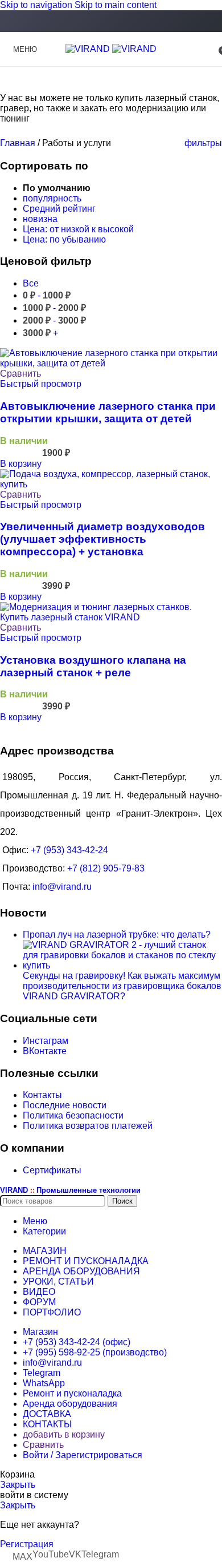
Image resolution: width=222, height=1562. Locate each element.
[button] (21, 464)
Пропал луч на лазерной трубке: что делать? (117, 934)
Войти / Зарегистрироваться (82, 1455)
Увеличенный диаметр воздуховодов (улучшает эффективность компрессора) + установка (102, 539)
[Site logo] (88, 49)
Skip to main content (116, 5)
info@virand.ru (62, 886)
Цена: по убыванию (64, 239)
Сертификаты (52, 1170)
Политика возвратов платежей (88, 1126)
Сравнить (43, 1445)
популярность (52, 198)
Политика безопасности (73, 1115)
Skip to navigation (37, 5)
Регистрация (27, 1544)
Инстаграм (45, 1041)
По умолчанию (57, 188)
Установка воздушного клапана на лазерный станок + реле (93, 666)
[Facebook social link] (111, 22)
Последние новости (64, 1105)
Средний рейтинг (59, 208)
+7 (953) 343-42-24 (69, 850)
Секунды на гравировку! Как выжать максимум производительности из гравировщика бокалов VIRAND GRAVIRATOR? (122, 986)
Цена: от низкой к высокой (78, 229)
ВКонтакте (45, 1051)
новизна (40, 219)
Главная (19, 143)
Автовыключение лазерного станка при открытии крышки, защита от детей (108, 412)
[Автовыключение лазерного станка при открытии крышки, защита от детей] (111, 363)
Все (31, 283)
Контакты (42, 1095)
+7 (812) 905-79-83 (106, 868)
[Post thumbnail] (122, 965)
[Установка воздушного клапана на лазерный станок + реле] (111, 617)
